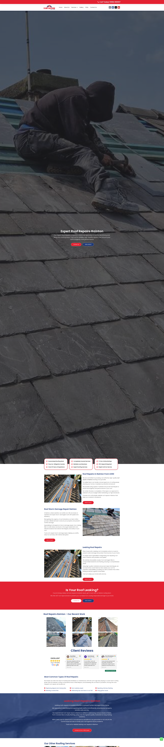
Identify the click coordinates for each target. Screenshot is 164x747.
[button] (117, 662)
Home (60, 7)
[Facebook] (113, 7)
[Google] (110, 7)
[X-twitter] (116, 7)
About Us (66, 7)
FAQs (86, 7)
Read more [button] (69, 667)
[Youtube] (119, 7)
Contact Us (93, 7)
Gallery (81, 7)
